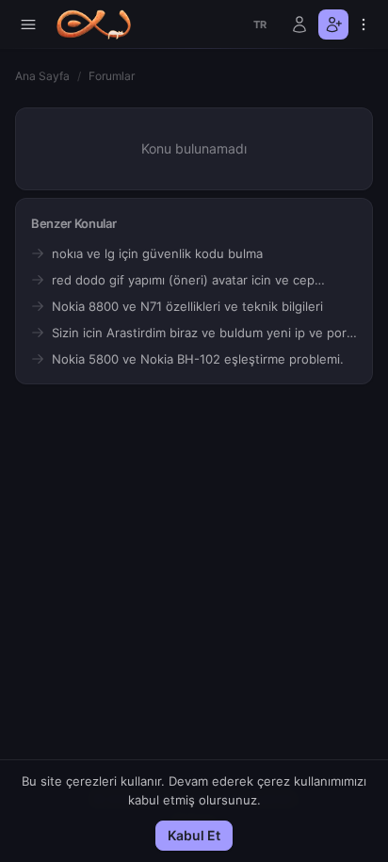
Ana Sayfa (42, 76)
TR (260, 24)
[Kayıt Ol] (333, 24)
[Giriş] (299, 24)
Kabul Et (194, 835)
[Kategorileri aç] (28, 24)
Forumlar (112, 76)
